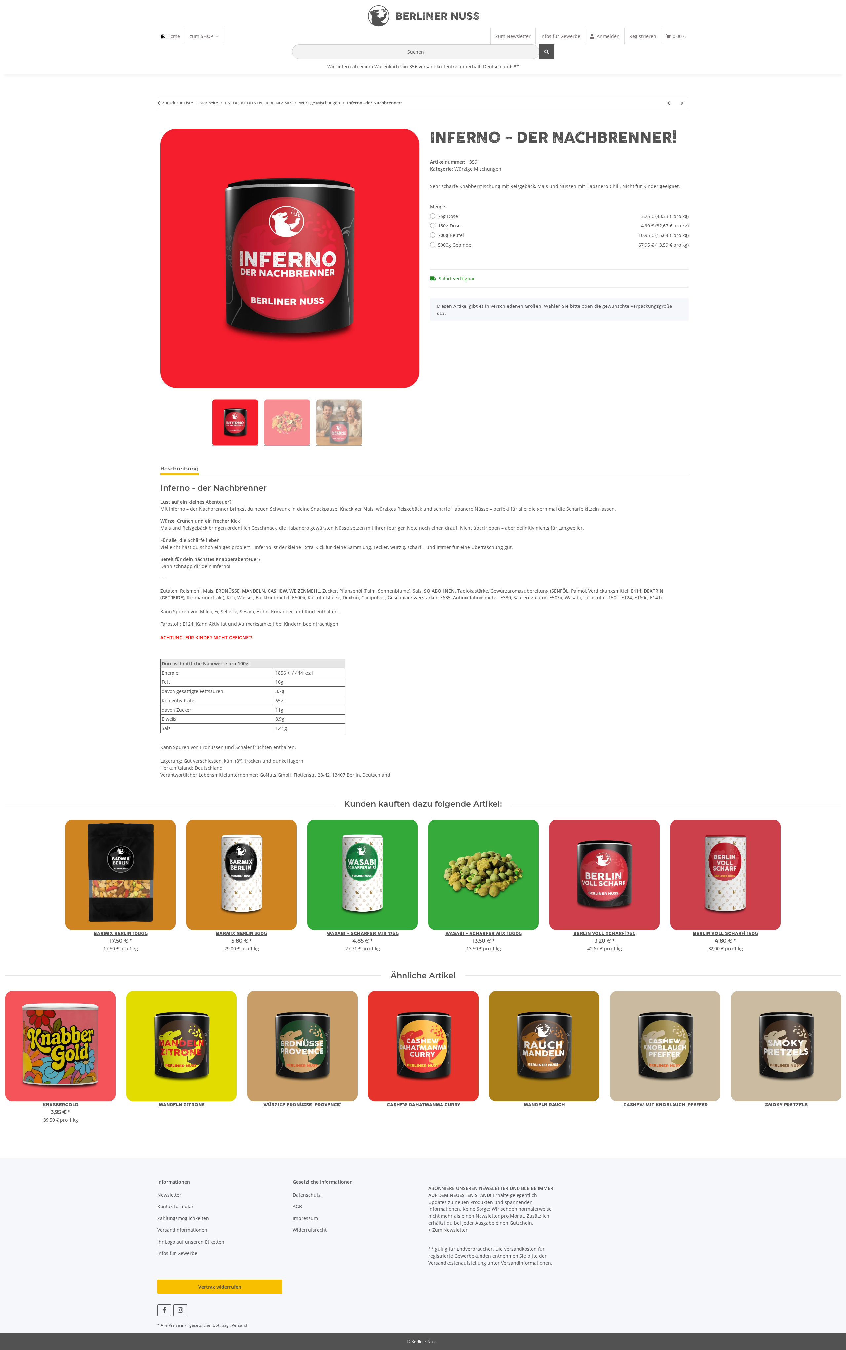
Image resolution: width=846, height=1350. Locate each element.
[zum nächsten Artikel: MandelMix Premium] (682, 103)
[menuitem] (170, 36)
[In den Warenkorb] (165, 125)
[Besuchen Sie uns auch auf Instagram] (180, 1310)
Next (830, 1061)
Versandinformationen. (526, 1263)
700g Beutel (563, 235)
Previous (16, 1061)
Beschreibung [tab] (179, 469)
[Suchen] (546, 51)
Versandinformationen (182, 1230)
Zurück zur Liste (177, 103)
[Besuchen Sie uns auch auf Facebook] (164, 1310)
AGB (297, 1206)
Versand (239, 1325)
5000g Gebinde (563, 245)
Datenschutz (307, 1195)
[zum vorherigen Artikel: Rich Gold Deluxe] (668, 103)
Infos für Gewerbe (177, 1253)
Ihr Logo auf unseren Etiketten (190, 1242)
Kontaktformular (175, 1206)
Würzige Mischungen (477, 169)
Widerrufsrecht (310, 1230)
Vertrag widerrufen (219, 1287)
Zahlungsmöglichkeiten (183, 1218)
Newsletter (169, 1195)
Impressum (305, 1218)
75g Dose (563, 216)
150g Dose (563, 226)
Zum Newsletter (450, 1230)
